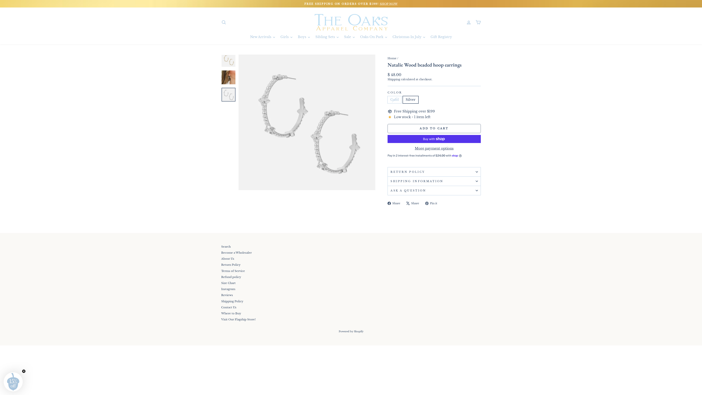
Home (392, 58)
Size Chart (228, 283)
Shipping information (416, 181)
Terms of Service (233, 271)
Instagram (228, 289)
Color (395, 92)
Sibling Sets (325, 37)
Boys (302, 37)
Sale (348, 37)
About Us (227, 258)
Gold (394, 100)
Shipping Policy (232, 301)
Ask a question (408, 190)
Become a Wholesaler (236, 252)
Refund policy (231, 277)
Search (226, 246)
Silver (411, 100)
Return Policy (407, 172)
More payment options (434, 148)
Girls (285, 37)
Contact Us (228, 307)
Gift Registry (441, 37)
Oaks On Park (372, 37)
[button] (13, 381)
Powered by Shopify (351, 331)
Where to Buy (231, 313)
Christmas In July (407, 37)
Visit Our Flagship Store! (238, 319)
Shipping (394, 79)
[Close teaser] (24, 371)
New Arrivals (261, 37)
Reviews (227, 295)
